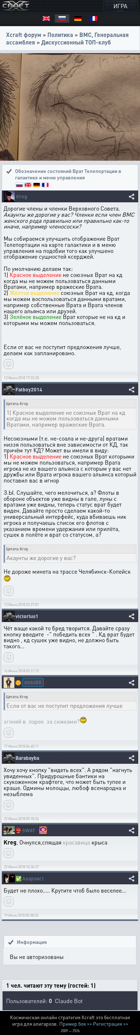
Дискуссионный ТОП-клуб (76, 42)
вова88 (32, 682)
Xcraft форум (23, 34)
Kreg (21, 196)
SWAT (28, 830)
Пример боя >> (75, 1023)
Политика (60, 34)
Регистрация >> (110, 1023)
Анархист (33, 878)
